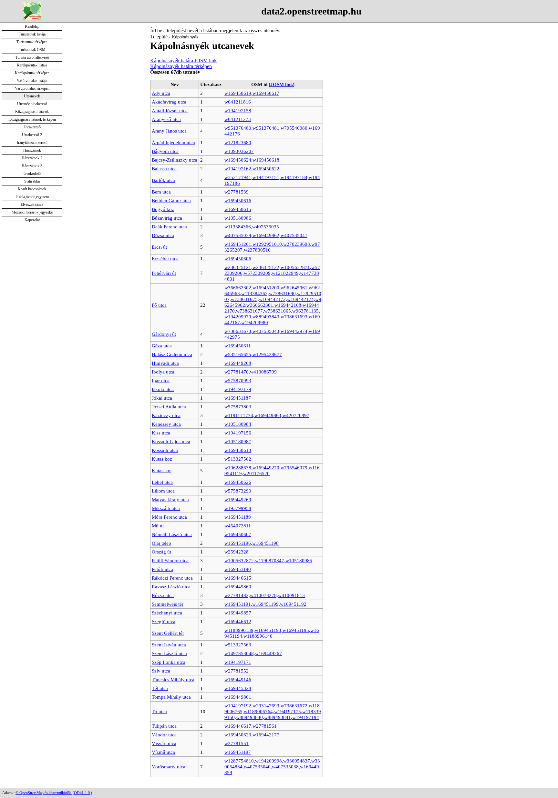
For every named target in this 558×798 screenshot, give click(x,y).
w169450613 (237, 450)
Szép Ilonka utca (168, 662)
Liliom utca (163, 491)
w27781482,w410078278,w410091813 (264, 595)
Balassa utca (164, 168)
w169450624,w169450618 (251, 160)
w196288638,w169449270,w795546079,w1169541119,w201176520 (272, 470)
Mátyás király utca (170, 499)
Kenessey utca (166, 424)
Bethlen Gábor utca (171, 200)
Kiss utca (161, 432)
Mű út (158, 525)
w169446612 (237, 621)
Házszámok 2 (32, 158)
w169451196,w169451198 (251, 543)
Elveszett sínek (32, 204)
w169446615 (237, 578)
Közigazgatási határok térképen (32, 119)
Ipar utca (161, 380)
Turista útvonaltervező (32, 57)
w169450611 (237, 345)
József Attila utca (169, 406)
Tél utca (160, 688)
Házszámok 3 (32, 166)
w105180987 (237, 441)
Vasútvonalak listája (32, 80)
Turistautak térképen (31, 42)
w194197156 (237, 432)
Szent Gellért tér (168, 633)
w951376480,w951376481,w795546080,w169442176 (272, 130)
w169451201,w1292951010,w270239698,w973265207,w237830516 (272, 247)
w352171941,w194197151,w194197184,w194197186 (272, 180)
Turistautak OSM (32, 49)
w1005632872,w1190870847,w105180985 (268, 560)
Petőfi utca (162, 569)
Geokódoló (32, 173)
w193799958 (237, 508)
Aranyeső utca (166, 119)
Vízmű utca (163, 752)
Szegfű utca (163, 621)
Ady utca (161, 93)
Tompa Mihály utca (171, 697)
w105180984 (237, 424)
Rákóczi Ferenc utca (172, 578)
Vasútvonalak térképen (32, 88)
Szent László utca (169, 653)
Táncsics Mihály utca (173, 679)
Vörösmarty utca (168, 766)
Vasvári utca (164, 743)
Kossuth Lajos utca (171, 441)
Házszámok (32, 150)
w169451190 (237, 569)
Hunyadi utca (165, 363)
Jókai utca (162, 398)
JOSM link (281, 84)
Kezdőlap (32, 26)
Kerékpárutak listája (32, 65)
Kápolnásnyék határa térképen (181, 66)
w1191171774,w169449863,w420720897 (266, 415)
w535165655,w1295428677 (253, 354)
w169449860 (237, 586)
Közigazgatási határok (32, 111)
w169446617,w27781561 (250, 726)
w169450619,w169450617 (251, 93)
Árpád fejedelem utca (173, 142)
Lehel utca (162, 482)
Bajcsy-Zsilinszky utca (174, 160)
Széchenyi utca (167, 612)
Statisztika (32, 181)
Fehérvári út (164, 273)
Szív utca (161, 670)
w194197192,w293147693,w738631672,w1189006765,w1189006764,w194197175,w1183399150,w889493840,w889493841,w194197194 (272, 711)
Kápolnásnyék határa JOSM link (183, 60)
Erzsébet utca (165, 258)
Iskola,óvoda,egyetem (32, 197)
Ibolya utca (163, 371)
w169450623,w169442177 (251, 734)
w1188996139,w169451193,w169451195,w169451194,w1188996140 (271, 633)
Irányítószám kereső (32, 142)
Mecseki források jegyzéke (32, 212)
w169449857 (237, 612)
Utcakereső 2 (32, 135)
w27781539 (236, 192)
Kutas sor (161, 470)
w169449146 (237, 679)
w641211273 (237, 119)
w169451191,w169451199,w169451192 (265, 604)
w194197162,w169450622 (251, 168)
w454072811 (237, 525)
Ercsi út (159, 247)
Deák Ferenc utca (169, 226)
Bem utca (161, 192)
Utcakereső (32, 127)
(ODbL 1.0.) (82, 793)
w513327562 (237, 459)
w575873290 (237, 491)
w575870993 (237, 380)
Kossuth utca (165, 450)
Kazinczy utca (166, 415)
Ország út (161, 551)
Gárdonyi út (164, 334)
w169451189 (237, 517)
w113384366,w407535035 (251, 226)
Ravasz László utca (171, 586)
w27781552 (236, 670)
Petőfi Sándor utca (170, 560)
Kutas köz (162, 459)
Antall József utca (170, 110)
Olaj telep (161, 543)
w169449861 (237, 697)
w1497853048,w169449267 (253, 653)
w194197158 (237, 110)
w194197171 (237, 662)
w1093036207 (239, 151)
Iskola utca (163, 389)
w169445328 (237, 688)
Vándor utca (164, 734)
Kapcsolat (32, 220)
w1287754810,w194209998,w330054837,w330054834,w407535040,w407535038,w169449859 (272, 766)
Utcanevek (32, 96)
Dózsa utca (163, 235)
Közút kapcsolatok (32, 189)
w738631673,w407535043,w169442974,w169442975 (272, 334)
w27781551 (236, 743)
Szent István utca (169, 644)
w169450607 (237, 534)
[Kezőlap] (32, 19)
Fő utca (159, 305)
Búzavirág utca (167, 218)
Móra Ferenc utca (169, 517)
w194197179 (237, 389)
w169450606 (237, 258)
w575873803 (237, 406)
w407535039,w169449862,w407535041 (265, 235)
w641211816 (237, 102)
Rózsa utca (163, 595)
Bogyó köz (163, 209)
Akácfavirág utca (169, 102)
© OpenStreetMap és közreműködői (44, 793)
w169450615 (237, 209)
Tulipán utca (164, 726)
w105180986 (237, 218)
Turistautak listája (32, 34)
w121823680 (237, 142)
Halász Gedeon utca (172, 354)
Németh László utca (172, 534)
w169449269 (237, 499)
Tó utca (159, 711)
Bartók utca (163, 180)
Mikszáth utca (166, 508)
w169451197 (237, 752)
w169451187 (237, 398)
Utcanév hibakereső (32, 104)
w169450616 (237, 200)
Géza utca (162, 345)
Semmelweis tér (167, 604)
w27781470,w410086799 (250, 371)
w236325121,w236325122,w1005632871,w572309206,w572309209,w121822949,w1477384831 (272, 273)
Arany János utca (169, 131)
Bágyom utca (165, 151)
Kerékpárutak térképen (32, 73)
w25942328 (236, 551)
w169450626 (237, 482)
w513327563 (237, 644)
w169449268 (237, 363)
